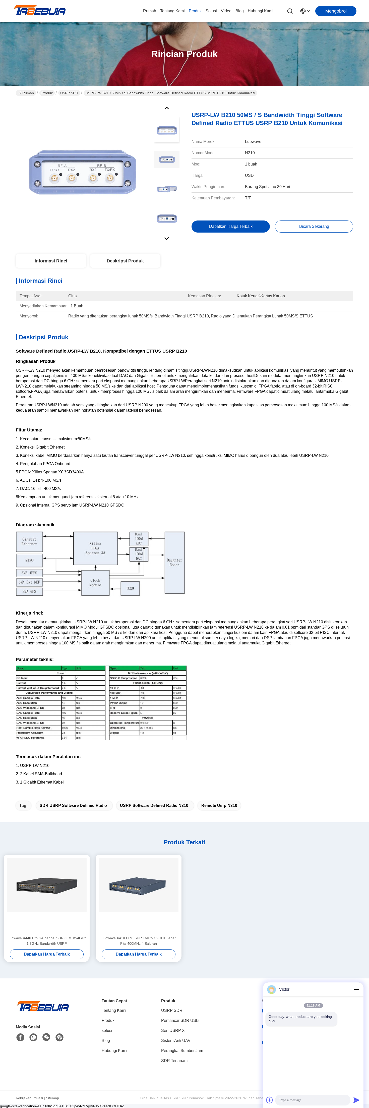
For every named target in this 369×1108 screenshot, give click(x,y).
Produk (195, 11)
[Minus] (356, 989)
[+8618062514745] (59, 1037)
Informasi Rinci (51, 260)
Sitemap (52, 1098)
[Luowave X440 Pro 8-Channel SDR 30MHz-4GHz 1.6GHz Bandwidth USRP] (47, 895)
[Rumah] (43, 1012)
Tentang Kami (172, 11)
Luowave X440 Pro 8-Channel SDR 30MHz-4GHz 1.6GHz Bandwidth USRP (47, 941)
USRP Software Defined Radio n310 (154, 805)
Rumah (149, 11)
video (226, 11)
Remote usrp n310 (219, 805)
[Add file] (269, 1099)
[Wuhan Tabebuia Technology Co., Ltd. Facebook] (20, 1037)
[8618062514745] (33, 1037)
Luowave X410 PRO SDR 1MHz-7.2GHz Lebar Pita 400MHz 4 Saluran (138, 941)
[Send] (356, 1099)
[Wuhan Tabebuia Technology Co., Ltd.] (40, 11)
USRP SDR (69, 93)
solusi (211, 11)
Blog (239, 11)
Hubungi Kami (260, 11)
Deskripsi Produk (125, 260)
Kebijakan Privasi (29, 1098)
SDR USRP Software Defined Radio (73, 805)
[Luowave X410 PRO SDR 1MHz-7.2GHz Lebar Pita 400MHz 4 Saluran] (138, 895)
